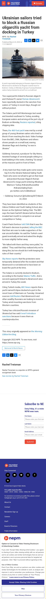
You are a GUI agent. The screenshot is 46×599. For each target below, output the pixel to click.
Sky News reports (10, 259)
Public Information (10, 531)
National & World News (14, 348)
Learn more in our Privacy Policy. (21, 577)
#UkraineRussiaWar (30, 185)
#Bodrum (38, 182)
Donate (39, 3)
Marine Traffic (30, 276)
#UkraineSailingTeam (23, 188)
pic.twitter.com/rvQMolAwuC (23, 191)
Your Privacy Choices (23, 595)
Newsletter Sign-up (11, 512)
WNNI (33, 492)
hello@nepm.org (9, 498)
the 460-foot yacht (16, 130)
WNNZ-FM (27, 492)
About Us (7, 502)
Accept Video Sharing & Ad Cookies (23, 582)
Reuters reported (27, 122)
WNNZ (16, 492)
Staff (6, 521)
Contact (7, 507)
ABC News (26, 287)
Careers (7, 516)
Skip (23, 589)
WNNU (21, 492)
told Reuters (15, 296)
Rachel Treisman (9, 38)
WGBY (6, 492)
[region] (23, 566)
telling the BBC (35, 227)
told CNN (26, 224)
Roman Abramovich (31, 99)
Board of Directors (10, 526)
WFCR (11, 492)
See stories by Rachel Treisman (15, 376)
